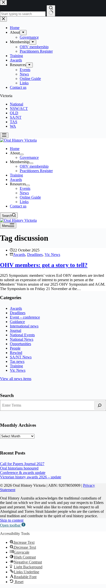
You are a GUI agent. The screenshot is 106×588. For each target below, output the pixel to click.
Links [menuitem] (24, 202)
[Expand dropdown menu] (22, 154)
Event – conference (25, 317)
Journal (15, 330)
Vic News (52, 254)
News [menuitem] (24, 193)
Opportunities (20, 344)
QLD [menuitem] (14, 113)
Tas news (17, 361)
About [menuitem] (15, 153)
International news (24, 326)
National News (21, 339)
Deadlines (35, 254)
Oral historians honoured (19, 468)
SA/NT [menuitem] (15, 117)
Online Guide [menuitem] (30, 197)
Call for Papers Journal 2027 (22, 464)
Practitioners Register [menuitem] (36, 171)
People (15, 348)
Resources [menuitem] (18, 184)
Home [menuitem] (14, 149)
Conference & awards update (22, 472)
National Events (22, 335)
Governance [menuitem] (29, 157)
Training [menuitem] (16, 175)
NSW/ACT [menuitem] (19, 108)
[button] (12, 525)
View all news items (15, 379)
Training (16, 366)
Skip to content (11, 520)
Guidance (17, 322)
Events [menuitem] (25, 188)
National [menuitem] (16, 104)
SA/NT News (21, 357)
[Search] (99, 405)
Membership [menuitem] (19, 162)
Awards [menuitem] (16, 179)
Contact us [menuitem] (18, 206)
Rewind (16, 353)
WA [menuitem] (13, 126)
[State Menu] (4, 135)
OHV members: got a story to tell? (44, 265)
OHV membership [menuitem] (34, 166)
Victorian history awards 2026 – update (30, 477)
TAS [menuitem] (13, 122)
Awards (19, 254)
